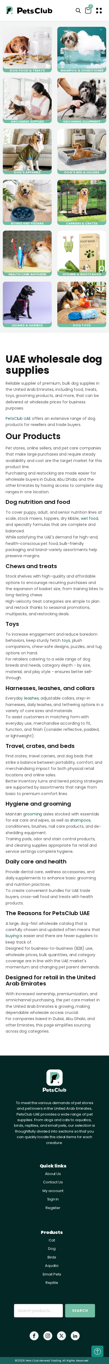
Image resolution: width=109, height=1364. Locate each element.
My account (52, 1190)
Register (53, 1207)
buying (12, 936)
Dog (52, 1248)
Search (80, 1310)
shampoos (80, 820)
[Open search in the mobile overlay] (78, 10)
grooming (32, 814)
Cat (52, 1240)
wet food (89, 518)
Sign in (53, 1199)
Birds (52, 1257)
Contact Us (53, 1182)
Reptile (52, 1282)
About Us (53, 1173)
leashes (31, 698)
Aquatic (52, 1265)
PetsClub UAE (18, 418)
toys (66, 640)
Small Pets (51, 1274)
